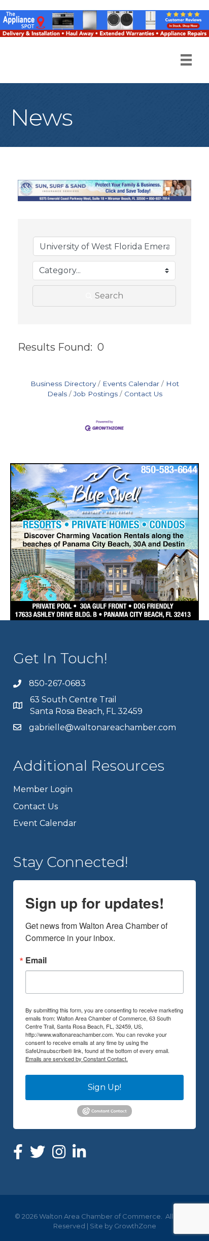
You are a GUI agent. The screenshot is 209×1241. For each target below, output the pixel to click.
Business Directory (63, 384)
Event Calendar (45, 823)
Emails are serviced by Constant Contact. (76, 1059)
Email (36, 960)
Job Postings (96, 394)
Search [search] (109, 295)
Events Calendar (130, 384)
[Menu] (186, 59)
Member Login (43, 789)
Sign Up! (104, 1087)
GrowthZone (135, 1226)
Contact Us (143, 394)
